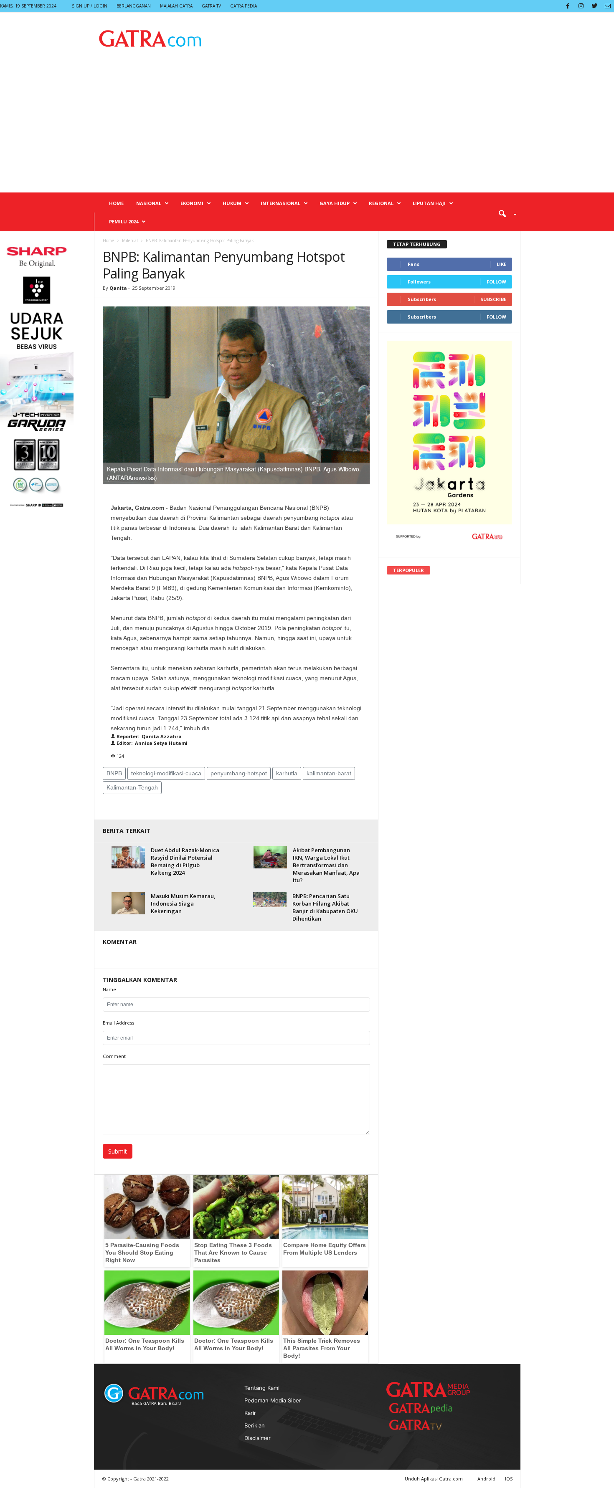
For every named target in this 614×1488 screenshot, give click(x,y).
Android (486, 1478)
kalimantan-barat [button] (329, 773)
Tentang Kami (261, 1387)
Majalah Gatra (176, 6)
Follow (496, 281)
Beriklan (254, 1425)
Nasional (148, 203)
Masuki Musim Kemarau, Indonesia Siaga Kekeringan (183, 903)
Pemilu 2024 (123, 221)
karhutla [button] (286, 773)
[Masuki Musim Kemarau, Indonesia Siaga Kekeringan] (128, 903)
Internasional (280, 203)
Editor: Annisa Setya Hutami (151, 743)
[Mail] (608, 6)
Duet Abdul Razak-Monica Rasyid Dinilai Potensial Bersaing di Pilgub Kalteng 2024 (185, 861)
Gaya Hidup (335, 203)
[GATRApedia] (424, 1408)
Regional (381, 203)
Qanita (118, 288)
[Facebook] (568, 6)
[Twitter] (594, 6)
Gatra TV (211, 6)
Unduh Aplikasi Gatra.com (434, 1478)
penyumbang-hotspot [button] (239, 773)
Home (116, 203)
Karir (250, 1413)
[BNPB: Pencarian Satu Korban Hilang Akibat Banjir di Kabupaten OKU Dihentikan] (270, 899)
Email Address (118, 1023)
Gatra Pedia (243, 6)
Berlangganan (134, 6)
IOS (509, 1478)
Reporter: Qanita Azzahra (148, 736)
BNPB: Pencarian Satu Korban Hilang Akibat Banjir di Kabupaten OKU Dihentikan (325, 907)
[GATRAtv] (424, 1424)
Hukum (232, 203)
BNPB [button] (114, 773)
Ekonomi (191, 203)
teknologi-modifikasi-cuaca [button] (166, 773)
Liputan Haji (429, 203)
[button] (504, 213)
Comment (114, 1056)
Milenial (130, 240)
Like (501, 264)
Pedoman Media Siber (272, 1400)
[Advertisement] (307, 129)
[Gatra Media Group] (428, 1389)
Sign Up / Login (89, 6)
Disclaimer (257, 1438)
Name (109, 989)
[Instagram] (581, 6)
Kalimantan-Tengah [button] (132, 787)
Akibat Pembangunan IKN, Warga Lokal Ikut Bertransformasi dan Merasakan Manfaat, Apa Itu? (326, 865)
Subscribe (493, 299)
